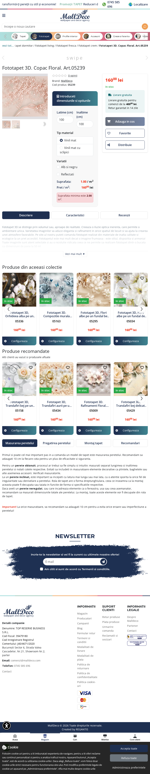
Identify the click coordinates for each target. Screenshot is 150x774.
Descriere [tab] (26, 215)
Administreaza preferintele (128, 767)
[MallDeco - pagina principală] (75, 15)
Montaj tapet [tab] (93, 443)
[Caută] (145, 26)
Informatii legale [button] (136, 608)
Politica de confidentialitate (87, 675)
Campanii (83, 623)
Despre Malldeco (132, 619)
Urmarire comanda (108, 628)
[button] (138, 4)
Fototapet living (44, 45)
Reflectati (67, 174)
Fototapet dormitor (21, 45)
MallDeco (66, 81)
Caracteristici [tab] (75, 215)
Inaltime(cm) (82, 114)
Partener (132, 625)
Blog (79, 628)
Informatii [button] (86, 606)
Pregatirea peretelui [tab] (56, 443)
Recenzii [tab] (124, 215)
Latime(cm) (65, 112)
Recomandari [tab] (130, 443)
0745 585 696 (22, 665)
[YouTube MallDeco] (15, 678)
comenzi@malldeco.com (25, 660)
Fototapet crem (87, 45)
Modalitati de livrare (85, 648)
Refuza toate (129, 758)
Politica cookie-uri (86, 684)
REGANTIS (82, 729)
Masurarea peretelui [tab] (19, 443)
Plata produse (110, 622)
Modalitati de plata (85, 657)
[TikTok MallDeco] (21, 678)
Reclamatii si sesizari (110, 637)
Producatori (84, 618)
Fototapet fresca (66, 45)
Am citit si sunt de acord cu (62, 569)
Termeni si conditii (83, 640)
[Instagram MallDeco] (9, 678)
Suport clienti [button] (108, 608)
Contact (7, 671)
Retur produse (111, 617)
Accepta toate (129, 748)
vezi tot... (8, 45)
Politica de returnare (83, 666)
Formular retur (86, 633)
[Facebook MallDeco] (3, 678)
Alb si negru (69, 167)
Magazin (82, 613)
